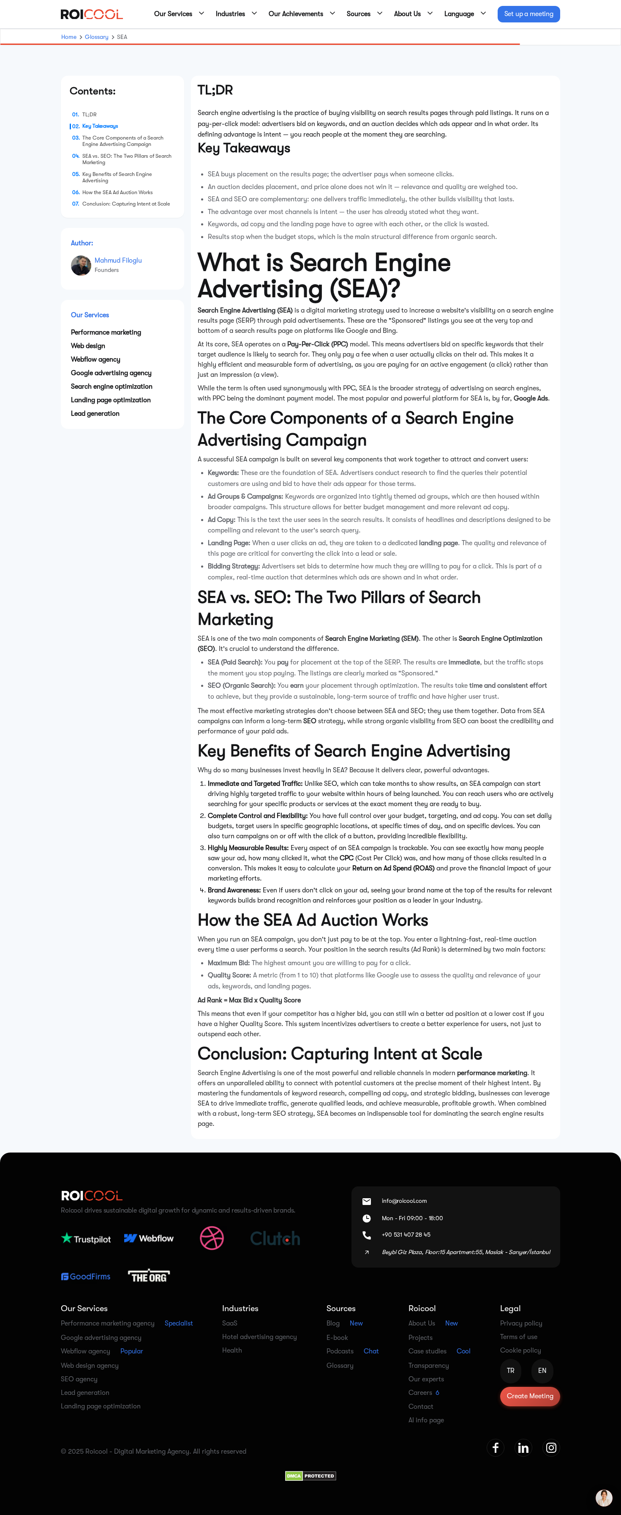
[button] (176, 14)
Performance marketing (106, 332)
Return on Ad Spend (381, 868)
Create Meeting (530, 1396)
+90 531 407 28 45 (406, 1234)
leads (354, 1103)
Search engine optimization (112, 386)
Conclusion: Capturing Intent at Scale (126, 204)
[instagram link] (551, 1448)
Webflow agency (95, 359)
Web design (88, 346)
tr (511, 1371)
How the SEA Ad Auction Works (117, 192)
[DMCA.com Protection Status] (310, 1475)
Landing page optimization (111, 400)
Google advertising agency (111, 373)
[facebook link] (495, 1448)
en (542, 1371)
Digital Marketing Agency (151, 1451)
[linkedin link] (523, 1448)
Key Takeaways (100, 126)
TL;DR (89, 115)
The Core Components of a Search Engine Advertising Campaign (122, 141)
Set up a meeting (528, 14)
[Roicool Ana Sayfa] (92, 14)
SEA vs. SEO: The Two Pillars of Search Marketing (127, 159)
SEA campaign (257, 459)
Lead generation (95, 413)
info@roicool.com (404, 1200)
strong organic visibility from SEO (415, 721)
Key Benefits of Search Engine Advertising (117, 177)
